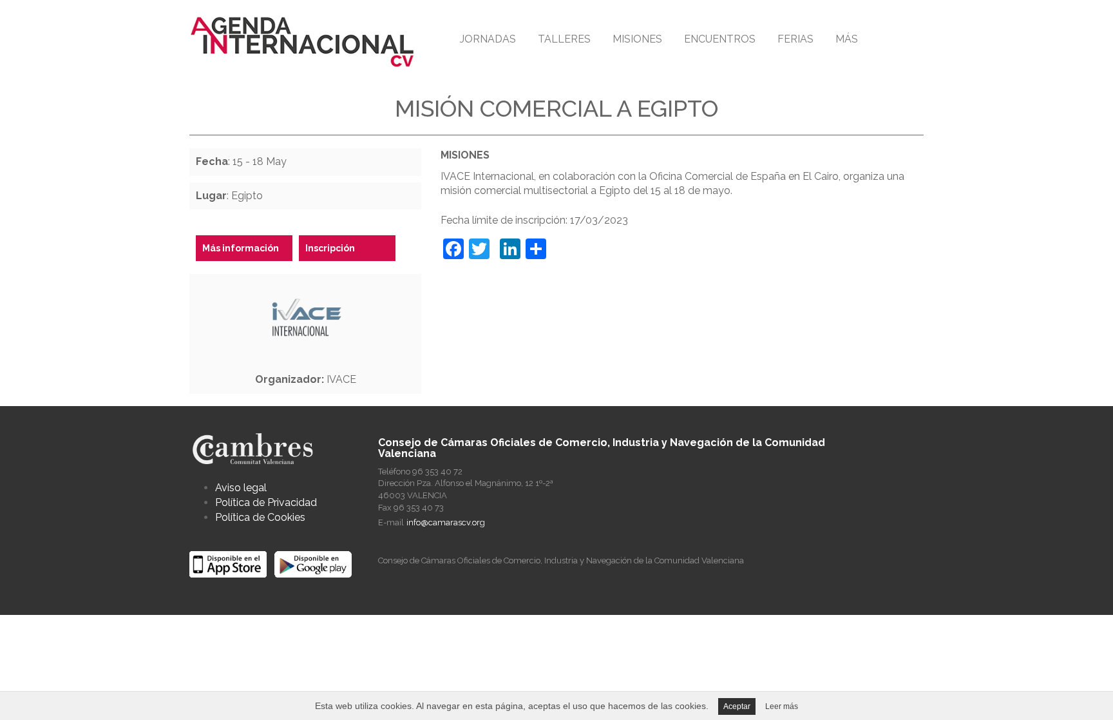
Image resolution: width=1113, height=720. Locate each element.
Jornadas (488, 39)
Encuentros (720, 39)
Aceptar (736, 706)
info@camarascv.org (445, 522)
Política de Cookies (260, 517)
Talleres (564, 39)
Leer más (781, 706)
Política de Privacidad (266, 502)
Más (846, 39)
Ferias (795, 39)
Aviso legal (241, 488)
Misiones (637, 39)
